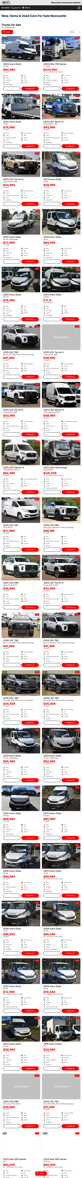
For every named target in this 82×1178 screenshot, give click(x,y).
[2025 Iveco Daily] (21, 222)
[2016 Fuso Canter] (61, 1029)
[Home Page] (6, 2)
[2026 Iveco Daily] (21, 740)
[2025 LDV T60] (21, 337)
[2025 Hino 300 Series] (21, 1144)
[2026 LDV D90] (61, 510)
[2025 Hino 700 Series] (61, 49)
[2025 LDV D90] (21, 567)
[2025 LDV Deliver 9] (61, 395)
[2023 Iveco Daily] (61, 164)
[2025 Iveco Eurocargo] (61, 452)
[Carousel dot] (13, 116)
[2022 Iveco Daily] (21, 106)
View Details (11, 89)
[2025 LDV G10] (21, 510)
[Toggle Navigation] (79, 7)
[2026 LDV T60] (21, 625)
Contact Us (30, 89)
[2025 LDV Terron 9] (61, 106)
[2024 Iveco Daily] (21, 49)
